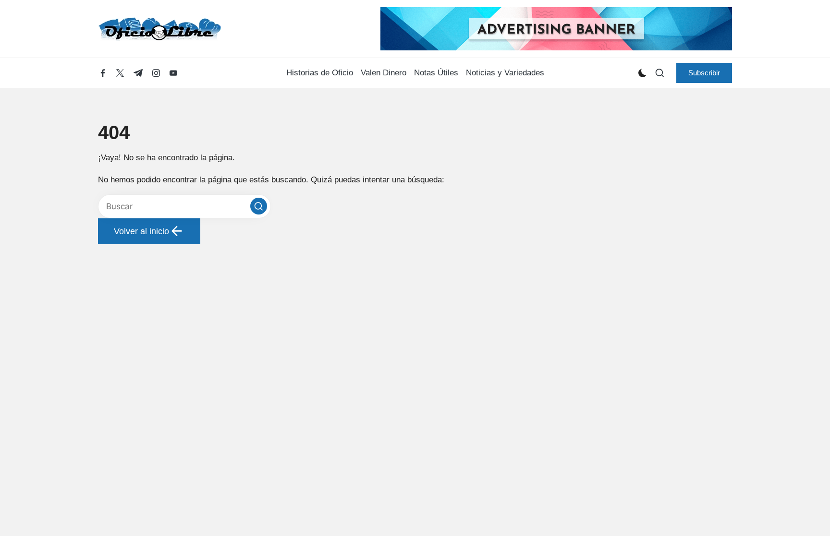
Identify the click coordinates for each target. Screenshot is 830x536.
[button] (704, 73)
